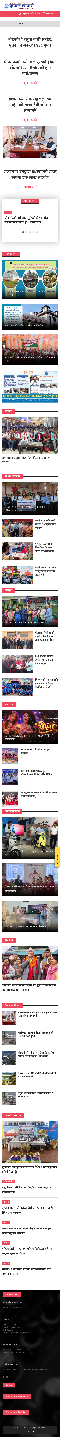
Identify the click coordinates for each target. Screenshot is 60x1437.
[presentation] (8, 278)
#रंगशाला (20, 23)
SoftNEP (33, 1431)
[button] (23, 232)
